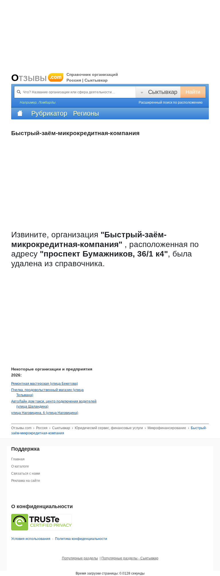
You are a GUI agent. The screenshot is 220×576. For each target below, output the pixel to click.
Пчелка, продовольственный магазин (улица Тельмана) (47, 392)
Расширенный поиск (171, 102)
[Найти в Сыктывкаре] (19, 92)
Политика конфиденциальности (81, 539)
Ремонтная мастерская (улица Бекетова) (44, 384)
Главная (18, 459)
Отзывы (36, 77)
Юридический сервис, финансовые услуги (109, 428)
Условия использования (30, 539)
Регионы (86, 113)
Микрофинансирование (167, 428)
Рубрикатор (49, 113)
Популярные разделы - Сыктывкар (129, 558)
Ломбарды (47, 102)
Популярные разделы (80, 558)
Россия (42, 428)
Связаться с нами (25, 474)
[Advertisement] (106, 310)
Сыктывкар (162, 92)
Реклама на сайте (25, 481)
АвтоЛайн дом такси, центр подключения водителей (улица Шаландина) (54, 404)
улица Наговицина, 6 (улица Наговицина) (44, 413)
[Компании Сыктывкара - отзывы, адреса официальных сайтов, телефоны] (19, 113)
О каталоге (20, 466)
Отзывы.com (21, 428)
